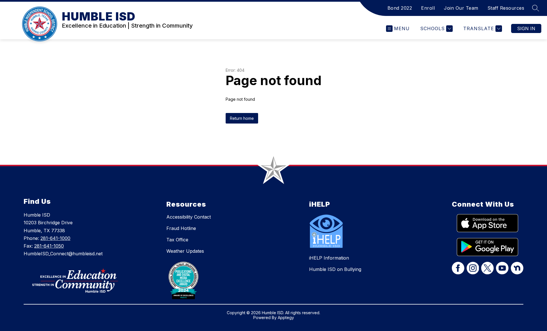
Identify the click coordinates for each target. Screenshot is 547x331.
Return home (242, 118)
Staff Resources (505, 8)
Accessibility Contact (188, 217)
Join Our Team (461, 8)
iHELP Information (329, 258)
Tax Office (177, 239)
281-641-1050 (49, 246)
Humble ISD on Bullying (335, 269)
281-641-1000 (55, 238)
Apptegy (286, 317)
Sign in (526, 28)
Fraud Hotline (181, 228)
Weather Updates (185, 251)
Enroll (428, 8)
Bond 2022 (399, 8)
